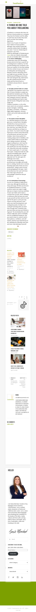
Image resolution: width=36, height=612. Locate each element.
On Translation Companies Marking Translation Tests (22, 383)
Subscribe (13, 553)
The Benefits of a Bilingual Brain (14, 382)
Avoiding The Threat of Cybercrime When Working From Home (11, 284)
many (8, 55)
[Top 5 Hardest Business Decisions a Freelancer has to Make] (21, 254)
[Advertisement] (20, 593)
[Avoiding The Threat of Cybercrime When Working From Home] (11, 277)
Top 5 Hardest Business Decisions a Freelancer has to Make (21, 261)
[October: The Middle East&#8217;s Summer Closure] (12, 263)
